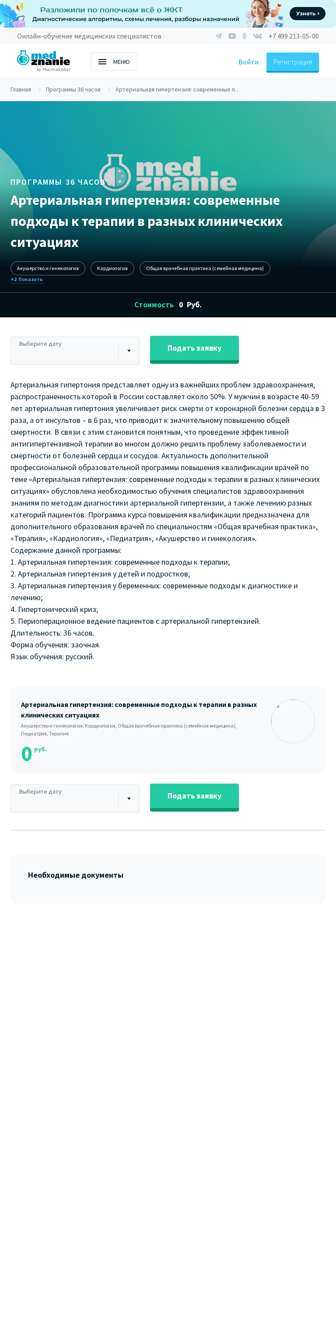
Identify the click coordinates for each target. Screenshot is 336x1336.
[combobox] (75, 351)
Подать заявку (194, 348)
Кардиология (112, 268)
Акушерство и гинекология (48, 268)
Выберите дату (40, 344)
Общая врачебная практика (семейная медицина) (205, 268)
